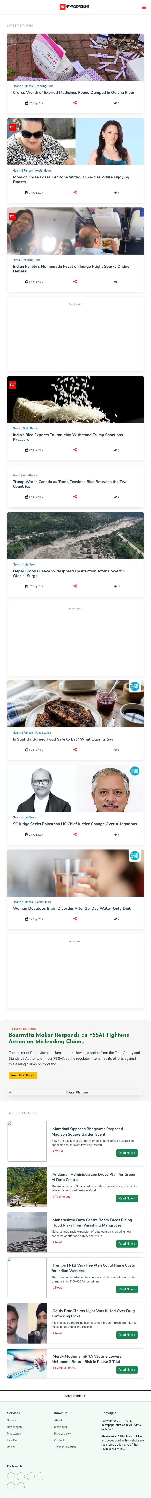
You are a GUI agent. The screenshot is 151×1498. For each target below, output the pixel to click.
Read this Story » (23, 1075)
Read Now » (127, 1153)
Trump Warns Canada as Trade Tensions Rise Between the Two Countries (70, 484)
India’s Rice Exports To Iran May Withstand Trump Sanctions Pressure (68, 437)
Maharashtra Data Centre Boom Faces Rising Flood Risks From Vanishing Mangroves (92, 1223)
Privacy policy (62, 1433)
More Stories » (75, 1396)
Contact (59, 1440)
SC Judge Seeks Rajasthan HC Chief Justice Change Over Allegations (75, 824)
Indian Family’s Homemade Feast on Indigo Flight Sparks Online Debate (71, 269)
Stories (11, 1420)
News (16, 259)
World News (29, 428)
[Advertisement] (75, 336)
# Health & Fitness (64, 1368)
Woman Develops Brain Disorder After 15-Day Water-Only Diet (72, 908)
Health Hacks (43, 170)
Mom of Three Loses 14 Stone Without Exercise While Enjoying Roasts (71, 179)
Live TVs (12, 1440)
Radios (11, 1447)
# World (57, 1151)
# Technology (61, 1196)
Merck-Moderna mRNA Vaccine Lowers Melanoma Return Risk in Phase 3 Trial (87, 1359)
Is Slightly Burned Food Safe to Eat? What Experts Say (63, 739)
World (16, 475)
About (58, 1420)
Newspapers (15, 1427)
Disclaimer (60, 1427)
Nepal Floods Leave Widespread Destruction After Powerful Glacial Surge (69, 573)
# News (57, 1242)
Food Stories (43, 732)
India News (29, 564)
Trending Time (44, 86)
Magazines (14, 1433)
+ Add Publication (65, 1447)
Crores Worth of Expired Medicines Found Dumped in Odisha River (73, 92)
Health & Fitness (23, 86)
